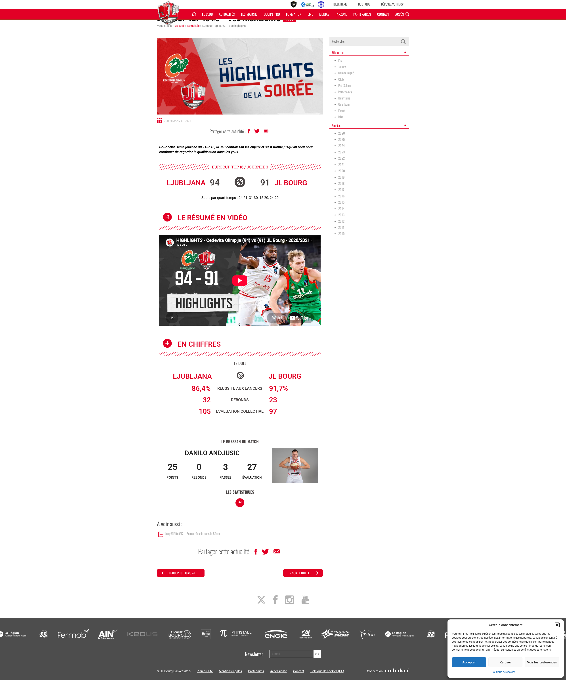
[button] (557, 625)
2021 (341, 164)
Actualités (227, 14)
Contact (383, 14)
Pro (340, 60)
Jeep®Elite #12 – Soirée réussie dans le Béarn (192, 533)
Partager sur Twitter (257, 132)
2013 (341, 214)
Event (341, 110)
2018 (341, 183)
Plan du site (205, 671)
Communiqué (346, 73)
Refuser (505, 662)
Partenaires (362, 14)
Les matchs (249, 14)
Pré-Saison (344, 85)
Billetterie (340, 4)
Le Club (207, 14)
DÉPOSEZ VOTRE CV (392, 4)
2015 (341, 202)
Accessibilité (278, 671)
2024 (341, 145)
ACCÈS (399, 14)
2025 (341, 139)
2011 (341, 227)
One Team (344, 104)
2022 (341, 158)
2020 (341, 170)
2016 (341, 196)
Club (341, 79)
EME (310, 14)
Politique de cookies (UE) (327, 671)
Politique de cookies (503, 672)
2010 (341, 233)
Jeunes (342, 66)
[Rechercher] (403, 41)
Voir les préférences (542, 662)
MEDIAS (324, 14)
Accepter (469, 662)
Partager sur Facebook (249, 132)
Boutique (364, 4)
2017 (341, 189)
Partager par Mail (266, 132)
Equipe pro (272, 14)
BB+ (340, 117)
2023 (341, 152)
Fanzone (341, 14)
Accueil (179, 25)
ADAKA (397, 670)
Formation (293, 14)
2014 (341, 208)
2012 (341, 221)
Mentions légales (230, 671)
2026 (341, 133)
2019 (341, 177)
